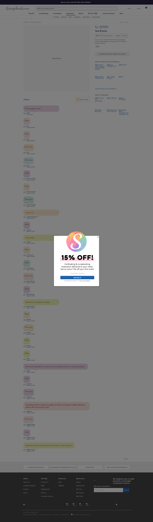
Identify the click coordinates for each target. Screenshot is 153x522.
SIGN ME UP (77, 278)
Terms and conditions (85, 280)
